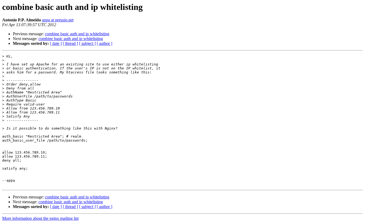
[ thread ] (70, 43)
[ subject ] (87, 43)
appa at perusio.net (57, 20)
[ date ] (56, 43)
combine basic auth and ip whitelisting (77, 34)
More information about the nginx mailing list (40, 218)
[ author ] (104, 43)
